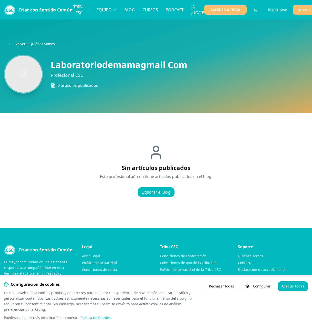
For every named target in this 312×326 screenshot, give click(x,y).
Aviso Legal (91, 256)
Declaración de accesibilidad (261, 269)
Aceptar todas (293, 286)
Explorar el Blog (156, 192)
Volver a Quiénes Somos (35, 43)
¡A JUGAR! (197, 9)
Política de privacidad (99, 262)
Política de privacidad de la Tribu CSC (190, 269)
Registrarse (277, 9)
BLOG (129, 9)
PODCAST (175, 9)
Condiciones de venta (99, 269)
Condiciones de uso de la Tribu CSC (189, 262)
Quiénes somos (250, 256)
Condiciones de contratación (183, 256)
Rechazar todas (221, 286)
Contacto (245, 262)
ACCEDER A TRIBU (225, 9)
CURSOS (150, 9)
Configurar (262, 286)
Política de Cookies (95, 317)
